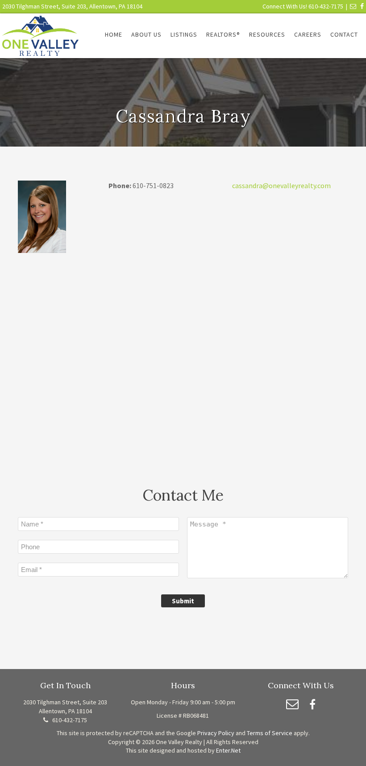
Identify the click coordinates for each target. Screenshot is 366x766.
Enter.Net (228, 750)
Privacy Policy (215, 733)
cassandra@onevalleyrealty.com (281, 185)
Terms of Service (269, 733)
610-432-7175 (325, 6)
